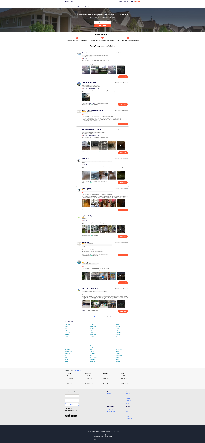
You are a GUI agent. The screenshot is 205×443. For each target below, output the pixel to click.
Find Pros (109, 393)
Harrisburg (118, 326)
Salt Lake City (119, 349)
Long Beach (67, 332)
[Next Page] (114, 316)
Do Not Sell (103, 434)
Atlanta (66, 361)
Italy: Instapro (103, 431)
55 (110, 316)
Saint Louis (92, 342)
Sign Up (137, 1)
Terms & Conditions (109, 436)
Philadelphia (118, 328)
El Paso (117, 342)
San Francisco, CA (89, 383)
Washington (67, 349)
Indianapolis (67, 365)
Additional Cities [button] (68, 386)
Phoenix (66, 326)
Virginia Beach (119, 355)
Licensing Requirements (130, 403)
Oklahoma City (93, 365)
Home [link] (66, 6)
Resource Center (129, 396)
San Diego (67, 340)
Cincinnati (92, 359)
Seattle (117, 357)
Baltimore (92, 328)
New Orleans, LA (106, 378)
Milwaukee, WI (70, 378)
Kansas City (92, 340)
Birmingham (67, 324)
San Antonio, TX (124, 381)
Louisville (92, 324)
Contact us (128, 416)
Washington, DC (124, 383)
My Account (128, 393)
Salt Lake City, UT (107, 381)
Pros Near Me (128, 400)
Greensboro (92, 353)
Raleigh (91, 355)
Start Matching (102, 25)
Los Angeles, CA (106, 375)
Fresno (66, 330)
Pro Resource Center (111, 411)
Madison (117, 359)
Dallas (117, 340)
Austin (117, 338)
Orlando (66, 357)
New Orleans (93, 326)
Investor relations (129, 414)
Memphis (118, 334)
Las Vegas (92, 343)
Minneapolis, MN (88, 378)
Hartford (66, 347)
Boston (91, 330)
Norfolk (117, 351)
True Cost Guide (129, 395)
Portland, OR (88, 381)
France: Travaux (88, 431)
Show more (126, 298)
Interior (66, 3)
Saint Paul (92, 338)
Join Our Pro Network (111, 409)
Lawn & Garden (76, 3)
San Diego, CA (70, 383)
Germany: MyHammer (96, 431)
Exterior (70, 3)
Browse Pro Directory (111, 395)
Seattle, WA (105, 383)
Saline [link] (71, 6)
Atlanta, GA (69, 373)
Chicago (66, 363)
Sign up (71, 404)
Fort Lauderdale (68, 351)
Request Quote (123, 76)
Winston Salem (93, 357)
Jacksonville (67, 353)
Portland (117, 324)
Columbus (92, 363)
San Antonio (118, 347)
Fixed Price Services (111, 396)
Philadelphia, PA (70, 381)
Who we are (128, 409)
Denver (66, 345)
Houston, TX (87, 375)
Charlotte (92, 351)
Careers (127, 411)
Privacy (96, 434)
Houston (117, 345)
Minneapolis (92, 336)
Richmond (118, 353)
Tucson (66, 328)
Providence (118, 332)
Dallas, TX (123, 373)
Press (127, 413)
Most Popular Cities (69, 370)
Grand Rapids (93, 334)
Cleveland (92, 361)
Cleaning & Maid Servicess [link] (79, 6)
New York (92, 347)
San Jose (67, 343)
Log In (132, 1)
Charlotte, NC (88, 373)
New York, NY (124, 378)
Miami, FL (123, 375)
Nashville (118, 336)
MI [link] (68, 6)
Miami (66, 355)
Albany (91, 345)
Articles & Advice (86, 3)
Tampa (66, 359)
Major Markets (69, 321)
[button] (86, 70)
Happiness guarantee (130, 418)
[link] (102, 54)
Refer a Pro (128, 398)
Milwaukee (118, 361)
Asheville (92, 349)
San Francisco (68, 342)
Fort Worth (118, 343)
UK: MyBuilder (116, 431)
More (81, 3)
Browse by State (77, 370)
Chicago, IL (105, 373)
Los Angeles (67, 334)
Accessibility (108, 434)
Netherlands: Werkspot (109, 431)
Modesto (67, 336)
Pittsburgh (118, 330)
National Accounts (110, 414)
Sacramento (67, 338)
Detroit (91, 332)
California (99, 434)
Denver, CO (69, 375)
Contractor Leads (110, 413)
